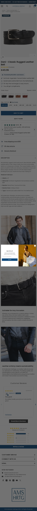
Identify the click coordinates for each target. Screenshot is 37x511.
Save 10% (9, 259)
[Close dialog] (35, 246)
